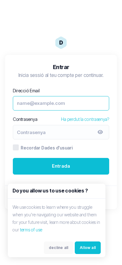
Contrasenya (25, 119)
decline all (58, 247)
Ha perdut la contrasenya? (85, 119)
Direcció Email (26, 90)
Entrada (61, 166)
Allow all (88, 247)
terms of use (31, 229)
